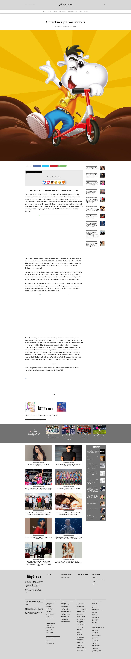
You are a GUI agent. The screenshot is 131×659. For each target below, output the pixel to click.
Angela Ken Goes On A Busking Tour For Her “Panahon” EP (92, 217)
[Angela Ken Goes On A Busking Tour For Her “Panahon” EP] (102, 216)
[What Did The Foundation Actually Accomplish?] (102, 517)
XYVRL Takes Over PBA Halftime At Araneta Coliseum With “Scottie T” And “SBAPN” (92, 184)
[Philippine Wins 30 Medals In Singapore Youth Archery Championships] (84, 429)
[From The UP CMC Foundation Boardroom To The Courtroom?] (102, 497)
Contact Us (48, 574)
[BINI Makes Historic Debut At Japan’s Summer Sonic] (102, 191)
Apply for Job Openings (66, 574)
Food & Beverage (27, 419)
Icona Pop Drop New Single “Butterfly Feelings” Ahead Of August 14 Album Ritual (92, 245)
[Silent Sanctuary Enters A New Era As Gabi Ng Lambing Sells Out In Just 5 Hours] (102, 199)
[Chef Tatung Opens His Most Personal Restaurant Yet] (102, 458)
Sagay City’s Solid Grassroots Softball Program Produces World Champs (52, 436)
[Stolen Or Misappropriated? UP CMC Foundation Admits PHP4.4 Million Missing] (102, 480)
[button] (104, 5)
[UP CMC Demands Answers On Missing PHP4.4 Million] (102, 473)
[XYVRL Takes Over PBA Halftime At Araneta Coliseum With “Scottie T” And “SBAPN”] (102, 183)
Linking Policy (95, 584)
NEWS (39, 419)
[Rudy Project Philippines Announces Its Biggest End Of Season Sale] (102, 451)
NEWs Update (43, 419)
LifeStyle (36, 419)
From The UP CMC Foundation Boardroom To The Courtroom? (93, 496)
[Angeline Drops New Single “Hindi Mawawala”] (102, 168)
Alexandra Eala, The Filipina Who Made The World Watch (99, 436)
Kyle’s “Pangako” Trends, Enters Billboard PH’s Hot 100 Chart (92, 176)
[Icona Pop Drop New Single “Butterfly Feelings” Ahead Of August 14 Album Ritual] (102, 243)
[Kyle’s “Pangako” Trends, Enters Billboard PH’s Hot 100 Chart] (102, 175)
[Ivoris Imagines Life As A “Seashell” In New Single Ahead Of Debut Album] (102, 208)
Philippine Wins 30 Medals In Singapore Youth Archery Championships (84, 436)
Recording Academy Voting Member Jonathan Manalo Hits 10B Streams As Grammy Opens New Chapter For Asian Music (92, 235)
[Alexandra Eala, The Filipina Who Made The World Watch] (99, 429)
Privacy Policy (95, 577)
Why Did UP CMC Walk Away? (93, 509)
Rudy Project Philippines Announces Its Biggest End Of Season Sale (93, 451)
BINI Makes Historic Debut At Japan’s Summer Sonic (91, 192)
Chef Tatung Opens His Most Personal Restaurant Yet (93, 458)
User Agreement (96, 574)
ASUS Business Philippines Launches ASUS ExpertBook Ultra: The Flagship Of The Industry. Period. (93, 466)
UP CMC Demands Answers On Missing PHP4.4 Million (92, 473)
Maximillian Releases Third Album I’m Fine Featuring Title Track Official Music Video (91, 225)
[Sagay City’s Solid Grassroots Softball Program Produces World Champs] (52, 429)
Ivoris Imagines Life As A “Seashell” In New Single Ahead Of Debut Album (92, 209)
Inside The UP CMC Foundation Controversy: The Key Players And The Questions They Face (92, 489)
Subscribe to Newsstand (82, 574)
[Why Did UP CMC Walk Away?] (102, 510)
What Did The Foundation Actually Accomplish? (92, 517)
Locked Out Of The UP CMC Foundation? (93, 502)
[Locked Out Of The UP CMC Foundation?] (102, 504)
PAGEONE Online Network (91, 166)
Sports (32, 419)
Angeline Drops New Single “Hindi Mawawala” (92, 168)
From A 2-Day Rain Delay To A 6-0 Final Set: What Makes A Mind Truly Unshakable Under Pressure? (68, 437)
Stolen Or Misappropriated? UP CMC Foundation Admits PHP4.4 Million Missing (92, 481)
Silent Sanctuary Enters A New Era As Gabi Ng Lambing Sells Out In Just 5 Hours (92, 201)
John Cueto (59, 26)
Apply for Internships (65, 577)
